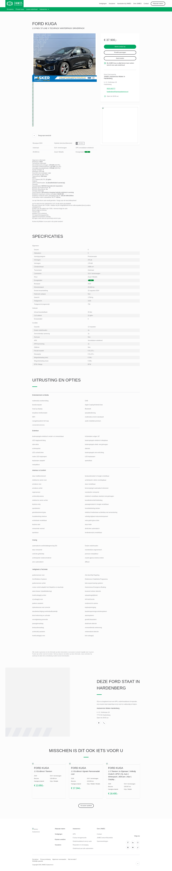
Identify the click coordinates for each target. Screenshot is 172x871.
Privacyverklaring (45, 859)
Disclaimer (35, 859)
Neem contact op (120, 46)
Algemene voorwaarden (59, 859)
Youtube (133, 847)
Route (99, 723)
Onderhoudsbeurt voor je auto (82, 841)
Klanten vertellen (60, 839)
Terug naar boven (138, 864)
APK (74, 834)
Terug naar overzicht (44, 135)
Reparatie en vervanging (80, 845)
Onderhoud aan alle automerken (83, 848)
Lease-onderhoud (31, 9)
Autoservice (43, 9)
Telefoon (104, 723)
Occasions (10, 9)
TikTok (138, 847)
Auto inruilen (120, 58)
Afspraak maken (158, 3)
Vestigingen (103, 3)
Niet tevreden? (72, 859)
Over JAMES (137, 3)
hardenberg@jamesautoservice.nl (117, 91)
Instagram (138, 842)
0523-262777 (111, 88)
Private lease (20, 9)
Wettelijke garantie (37, 861)
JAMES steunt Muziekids (105, 837)
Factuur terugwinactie (79, 837)
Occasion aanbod (86, 805)
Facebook (128, 842)
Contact (146, 3)
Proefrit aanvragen (120, 52)
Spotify (128, 847)
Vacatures (112, 3)
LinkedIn (133, 842)
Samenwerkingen (102, 841)
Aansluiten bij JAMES (124, 3)
